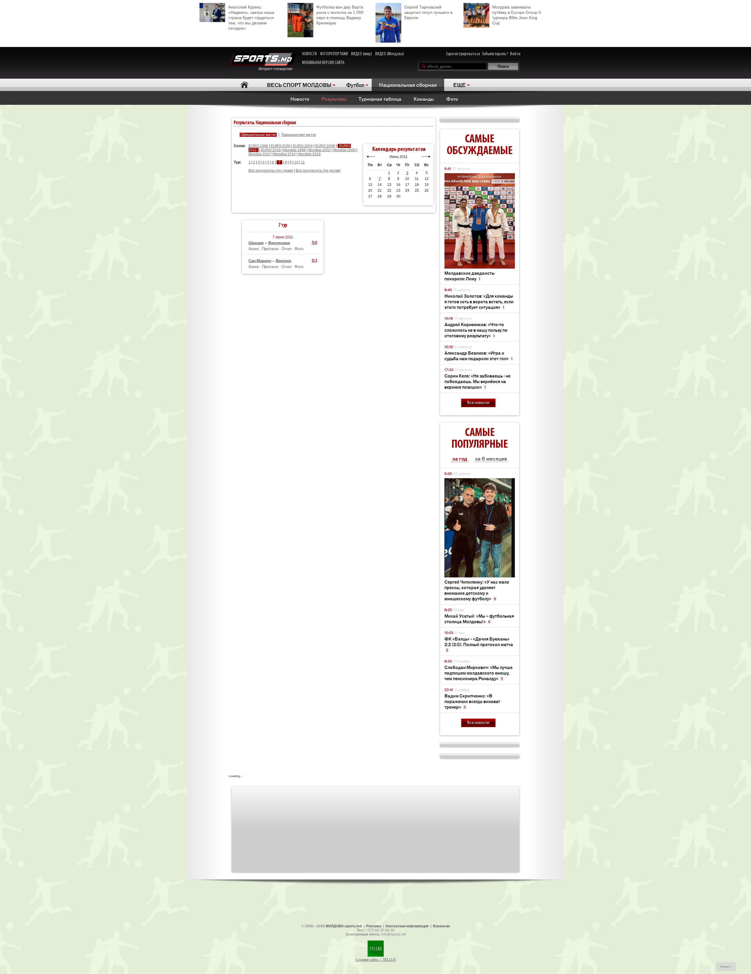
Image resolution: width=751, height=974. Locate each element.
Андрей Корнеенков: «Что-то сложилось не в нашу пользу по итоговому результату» (476, 329)
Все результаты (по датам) (318, 170)
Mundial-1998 (294, 150)
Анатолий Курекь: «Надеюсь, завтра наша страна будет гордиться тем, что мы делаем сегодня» (251, 18)
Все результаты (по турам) (270, 170)
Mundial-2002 (319, 150)
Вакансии (441, 926)
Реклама (373, 926)
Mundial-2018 (309, 154)
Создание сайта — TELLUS (375, 960)
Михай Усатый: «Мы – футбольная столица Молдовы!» (479, 618)
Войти (515, 54)
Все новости (478, 403)
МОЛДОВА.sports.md (344, 926)
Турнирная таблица (379, 98)
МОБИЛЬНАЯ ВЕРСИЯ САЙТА (323, 62)
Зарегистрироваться (463, 54)
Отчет (286, 249)
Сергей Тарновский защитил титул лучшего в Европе (428, 12)
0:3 (314, 260)
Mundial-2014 (284, 154)
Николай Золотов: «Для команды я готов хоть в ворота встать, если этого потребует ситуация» (479, 301)
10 (296, 162)
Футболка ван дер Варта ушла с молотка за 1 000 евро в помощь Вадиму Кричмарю (339, 15)
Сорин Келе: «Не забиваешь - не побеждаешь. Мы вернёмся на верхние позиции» (477, 381)
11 (303, 162)
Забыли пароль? (495, 54)
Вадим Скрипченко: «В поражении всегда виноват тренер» (472, 701)
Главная (244, 84)
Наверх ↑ (726, 966)
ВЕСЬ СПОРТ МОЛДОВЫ (299, 84)
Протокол (270, 249)
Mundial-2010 (259, 154)
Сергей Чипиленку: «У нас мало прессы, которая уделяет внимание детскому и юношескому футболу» (476, 590)
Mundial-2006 (344, 150)
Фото (452, 98)
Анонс (253, 249)
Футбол (355, 84)
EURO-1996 (258, 146)
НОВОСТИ (309, 54)
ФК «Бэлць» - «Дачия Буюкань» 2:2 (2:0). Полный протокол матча (478, 644)
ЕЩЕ (459, 84)
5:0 (314, 242)
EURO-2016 (271, 150)
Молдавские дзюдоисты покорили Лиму (469, 275)
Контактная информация (407, 926)
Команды (424, 98)
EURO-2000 (280, 146)
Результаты (334, 98)
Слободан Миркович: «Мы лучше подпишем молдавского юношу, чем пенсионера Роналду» (478, 672)
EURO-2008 (325, 146)
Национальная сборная (408, 84)
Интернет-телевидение (277, 69)
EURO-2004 (303, 146)
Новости (299, 98)
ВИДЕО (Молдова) (389, 54)
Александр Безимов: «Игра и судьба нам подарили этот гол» (478, 355)
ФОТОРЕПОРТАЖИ (334, 54)
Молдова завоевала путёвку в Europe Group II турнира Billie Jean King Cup (516, 15)
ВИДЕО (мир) (361, 54)
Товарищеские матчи (298, 135)
